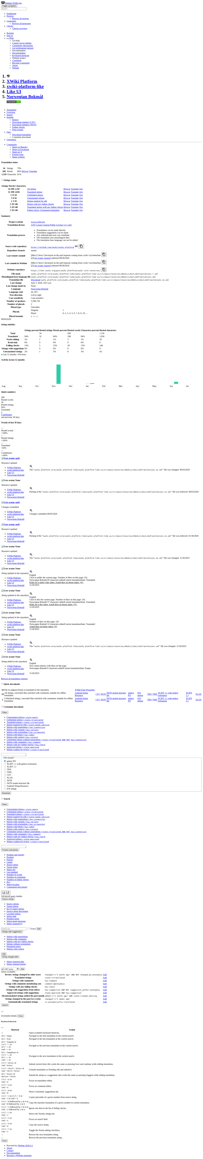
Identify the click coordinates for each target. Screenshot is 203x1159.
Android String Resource (81, 694)
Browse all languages (21, 23)
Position (10, 857)
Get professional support (22, 48)
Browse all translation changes (14, 679)
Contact (10, 1150)
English (32, 575)
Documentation (19, 53)
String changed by (15, 924)
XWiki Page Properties (85, 690)
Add (38, 929)
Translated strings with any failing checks (45, 207)
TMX (154, 694)
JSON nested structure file (18, 783)
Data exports (17, 130)
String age (11, 869)
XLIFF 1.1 (11, 766)
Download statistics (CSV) (23, 122)
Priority (10, 860)
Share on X (17, 152)
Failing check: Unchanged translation (43, 210)
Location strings (14, 914)
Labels (9, 862)
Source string (12, 865)
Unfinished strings (35, 195)
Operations (11, 139)
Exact (33, 929)
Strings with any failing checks (40, 204)
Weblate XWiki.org (13, 3)
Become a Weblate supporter (19, 1155)
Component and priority (17, 887)
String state (11, 916)
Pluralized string (14, 946)
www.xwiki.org (38, 222)
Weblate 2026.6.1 (25, 1145)
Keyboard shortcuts (20, 55)
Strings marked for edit (37, 201)
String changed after (15, 961)
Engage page (17, 154)
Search (10, 115)
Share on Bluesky (20, 147)
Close (20, 1016)
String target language (16, 921)
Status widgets (18, 157)
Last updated (12, 872)
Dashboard (11, 13)
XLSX (198, 694)
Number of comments (16, 877)
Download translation (21, 134)
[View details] (31, 467)
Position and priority (15, 855)
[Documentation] (2, 180)
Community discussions (22, 45)
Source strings (13, 904)
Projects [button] (10, 16)
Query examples (8, 972)
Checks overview (19, 28)
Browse (25, 171)
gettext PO (11, 761)
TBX (149, 694)
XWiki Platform (22, 81)
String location (13, 884)
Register (10, 33)
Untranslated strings (35, 198)
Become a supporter (21, 63)
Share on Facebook (20, 149)
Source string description (17, 911)
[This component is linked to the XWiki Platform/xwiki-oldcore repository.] (76, 247)
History (15, 120)
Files (9, 132)
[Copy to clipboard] (81, 246)
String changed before (16, 964)
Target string (12, 867)
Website (15, 68)
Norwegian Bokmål (25, 96)
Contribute (16, 60)
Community (12, 144)
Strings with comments (17, 939)
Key (8, 882)
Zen (81, 189)
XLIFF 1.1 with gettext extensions (22, 764)
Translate (33, 171)
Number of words (14, 874)
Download (35, 280)
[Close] (2, 1011)
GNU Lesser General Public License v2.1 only (51, 225)
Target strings (12, 906)
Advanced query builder (11, 896)
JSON (103, 694)
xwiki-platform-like (25, 86)
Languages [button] (11, 21)
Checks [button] (10, 26)
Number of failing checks (18, 879)
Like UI (14, 91)
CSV (98, 694)
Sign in (10, 35)
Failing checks (18, 127)
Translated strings (34, 192)
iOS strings (140, 694)
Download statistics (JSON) (24, 125)
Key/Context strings (15, 909)
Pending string (13, 919)
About (15, 65)
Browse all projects (20, 18)
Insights (10, 117)
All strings (31, 189)
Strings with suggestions (17, 936)
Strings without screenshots (18, 944)
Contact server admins (21, 43)
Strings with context (15, 949)
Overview (11, 112)
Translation (11, 110)
